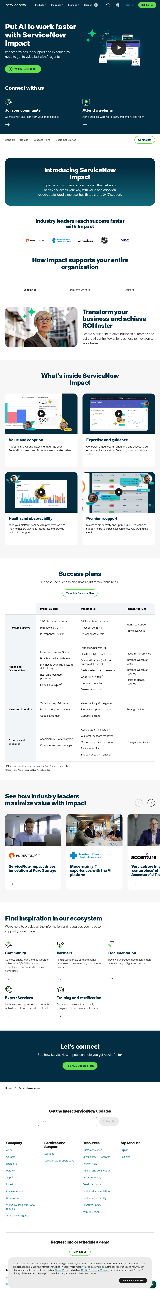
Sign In (124, 1150)
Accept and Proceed (133, 1280)
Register (125, 1156)
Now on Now (89, 1163)
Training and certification (96, 1170)
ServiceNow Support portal (59, 1160)
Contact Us (80, 1251)
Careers (10, 1156)
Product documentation (96, 1191)
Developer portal (92, 1184)
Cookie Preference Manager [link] (95, 1270)
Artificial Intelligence (17, 1215)
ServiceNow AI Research (96, 1156)
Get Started (147, 5)
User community (91, 1177)
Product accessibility (94, 1198)
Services (49, 1153)
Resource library (91, 1204)
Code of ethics (14, 1191)
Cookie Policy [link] (61, 1270)
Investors (11, 1184)
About (9, 1150)
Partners (11, 1170)
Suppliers (11, 1177)
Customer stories (92, 1150)
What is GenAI (90, 1211)
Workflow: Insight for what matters (20, 1206)
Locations (11, 1163)
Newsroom (12, 1198)
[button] (41, 5)
